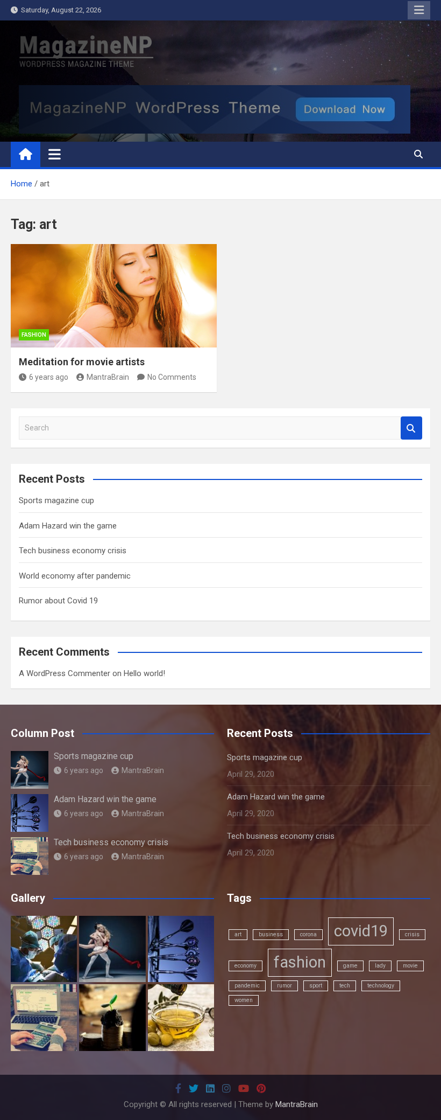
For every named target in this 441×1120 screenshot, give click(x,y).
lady (380, 965)
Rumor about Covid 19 (58, 601)
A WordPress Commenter (64, 673)
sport (315, 985)
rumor (284, 985)
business (271, 934)
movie (410, 965)
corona (308, 934)
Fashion (34, 334)
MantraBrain (108, 377)
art (237, 934)
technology (380, 985)
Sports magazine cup (56, 500)
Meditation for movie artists (82, 361)
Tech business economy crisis (72, 550)
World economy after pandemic (75, 576)
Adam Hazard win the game (68, 526)
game (350, 965)
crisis (412, 934)
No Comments (171, 377)
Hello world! (144, 673)
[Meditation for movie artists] (114, 295)
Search (411, 428)
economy (245, 965)
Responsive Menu (419, 10)
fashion (300, 962)
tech (344, 985)
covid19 (361, 931)
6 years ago (48, 377)
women (243, 1000)
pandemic (247, 985)
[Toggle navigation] (54, 154)
